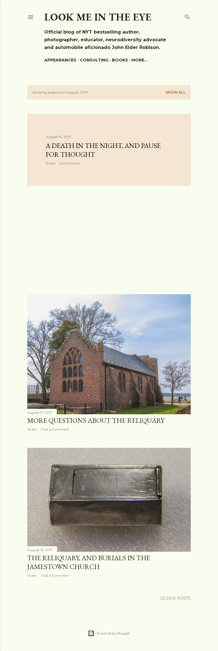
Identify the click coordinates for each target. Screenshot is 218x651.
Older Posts (175, 598)
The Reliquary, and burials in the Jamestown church (88, 562)
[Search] (187, 15)
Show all (175, 92)
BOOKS (120, 60)
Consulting (94, 60)
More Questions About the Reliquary (95, 420)
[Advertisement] (109, 240)
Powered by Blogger (113, 633)
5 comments (69, 163)
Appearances (60, 60)
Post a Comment (55, 429)
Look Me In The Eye (97, 17)
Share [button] (50, 163)
